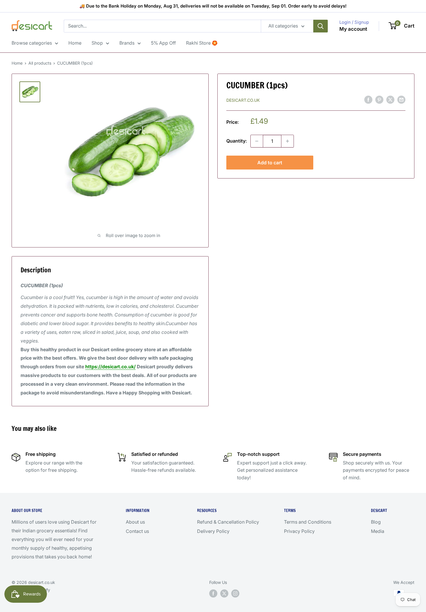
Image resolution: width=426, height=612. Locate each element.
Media (377, 531)
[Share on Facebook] (368, 99)
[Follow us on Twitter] (224, 593)
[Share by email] (401, 99)
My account (353, 29)
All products (39, 63)
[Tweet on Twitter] (390, 99)
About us (135, 522)
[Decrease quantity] (257, 141)
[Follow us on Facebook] (213, 593)
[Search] (320, 26)
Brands (126, 43)
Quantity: (236, 141)
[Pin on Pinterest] (379, 99)
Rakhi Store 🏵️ (202, 43)
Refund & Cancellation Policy (228, 522)
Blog (376, 522)
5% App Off (163, 43)
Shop (97, 43)
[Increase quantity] (287, 141)
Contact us (137, 531)
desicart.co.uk (243, 99)
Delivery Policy (213, 531)
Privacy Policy (299, 531)
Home (74, 43)
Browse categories (32, 43)
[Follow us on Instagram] (235, 593)
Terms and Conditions (307, 522)
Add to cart (269, 162)
